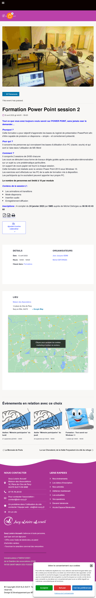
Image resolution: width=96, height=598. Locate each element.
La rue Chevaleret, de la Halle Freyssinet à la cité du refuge (66, 450)
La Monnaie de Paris (13, 450)
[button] (91, 566)
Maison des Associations (22, 302)
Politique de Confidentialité (64, 593)
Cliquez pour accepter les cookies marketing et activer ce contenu (48, 343)
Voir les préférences (82, 588)
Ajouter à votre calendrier (14, 227)
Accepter (44, 588)
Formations (28, 264)
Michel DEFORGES (60, 260)
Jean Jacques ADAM (60, 255)
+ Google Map (37, 309)
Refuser (62, 588)
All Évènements (11, 94)
